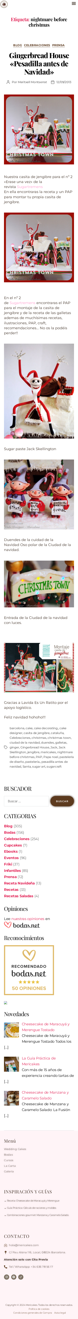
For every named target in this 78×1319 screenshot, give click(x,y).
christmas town (59, 738)
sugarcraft (54, 766)
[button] (74, 3)
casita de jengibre (36, 733)
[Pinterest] (13, 1277)
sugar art (38, 766)
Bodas (10, 832)
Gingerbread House (34, 747)
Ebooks (11, 851)
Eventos (11, 858)
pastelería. (32, 762)
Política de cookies (39, 1308)
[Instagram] (6, 1277)
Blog (17, 45)
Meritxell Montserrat (32, 82)
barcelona (17, 728)
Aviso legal (60, 1312)
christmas (39, 738)
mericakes (48, 752)
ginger (14, 747)
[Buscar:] (25, 802)
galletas (61, 742)
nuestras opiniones (27, 919)
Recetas (11, 889)
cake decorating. (46, 728)
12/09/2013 (63, 82)
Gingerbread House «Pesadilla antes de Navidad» (39, 63)
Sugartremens (30, 187)
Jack (53, 747)
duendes (47, 742)
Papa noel (50, 757)
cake (29, 728)
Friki (8, 864)
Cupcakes (13, 845)
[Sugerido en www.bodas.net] (39, 970)
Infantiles (12, 870)
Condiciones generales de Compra (32, 1312)
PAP (39, 757)
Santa (27, 766)
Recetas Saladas (18, 896)
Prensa (58, 45)
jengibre (33, 752)
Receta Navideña (19, 883)
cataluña (57, 733)
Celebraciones (37, 45)
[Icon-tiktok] (20, 1277)
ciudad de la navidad (25, 742)
